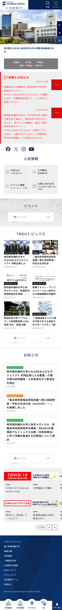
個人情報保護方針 (12, 546)
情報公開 (8, 551)
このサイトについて (13, 541)
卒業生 (40, 62)
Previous (59, 33)
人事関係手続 (10, 560)
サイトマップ (10, 574)
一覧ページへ (19, 216)
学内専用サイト (11, 579)
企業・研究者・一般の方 (31, 65)
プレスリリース (15, 367)
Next (59, 25)
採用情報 (8, 555)
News (14, 395)
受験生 (16, 62)
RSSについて (10, 570)
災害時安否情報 (11, 565)
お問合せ (8, 584)
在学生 (28, 62)
